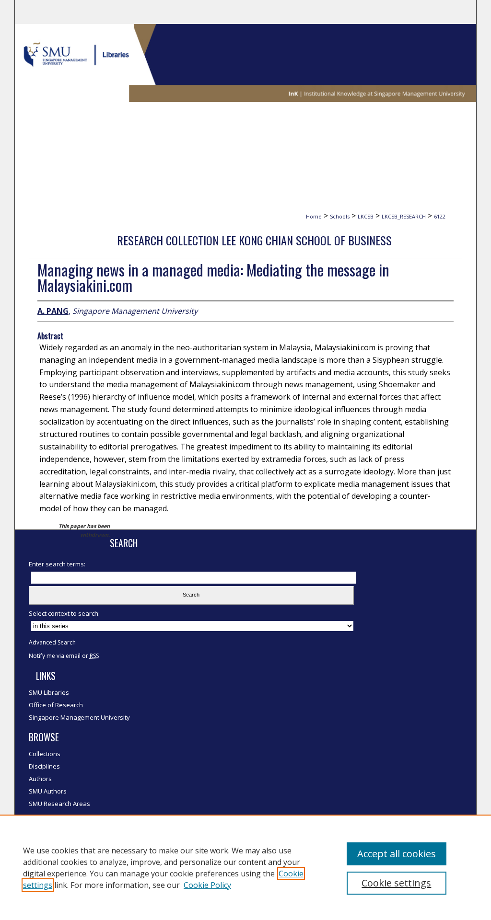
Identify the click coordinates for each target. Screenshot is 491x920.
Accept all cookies (396, 853)
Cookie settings (396, 882)
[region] (245, 867)
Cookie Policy (207, 885)
